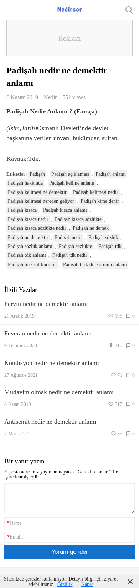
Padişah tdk (110, 246)
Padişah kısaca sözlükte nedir (37, 228)
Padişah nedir (68, 237)
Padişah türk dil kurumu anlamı (95, 264)
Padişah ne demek (91, 228)
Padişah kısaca (22, 210)
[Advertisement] (69, 38)
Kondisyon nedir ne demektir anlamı (51, 362)
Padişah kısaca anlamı (65, 210)
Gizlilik (65, 584)
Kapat (87, 584)
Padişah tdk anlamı (27, 255)
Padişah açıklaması (70, 174)
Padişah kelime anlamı (71, 183)
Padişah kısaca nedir (28, 219)
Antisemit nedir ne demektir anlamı (50, 421)
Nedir (50, 97)
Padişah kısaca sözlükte (78, 219)
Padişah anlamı (111, 174)
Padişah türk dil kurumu (32, 264)
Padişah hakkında (25, 183)
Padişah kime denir (100, 201)
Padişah (37, 174)
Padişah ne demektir (28, 237)
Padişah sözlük (103, 237)
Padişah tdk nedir (69, 255)
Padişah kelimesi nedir (95, 192)
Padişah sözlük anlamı (30, 246)
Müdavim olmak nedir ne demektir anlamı (59, 392)
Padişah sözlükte (75, 246)
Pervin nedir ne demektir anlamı (46, 303)
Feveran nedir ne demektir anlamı (48, 333)
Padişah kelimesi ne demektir (37, 192)
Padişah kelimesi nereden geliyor (41, 201)
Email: (15, 537)
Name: (15, 523)
